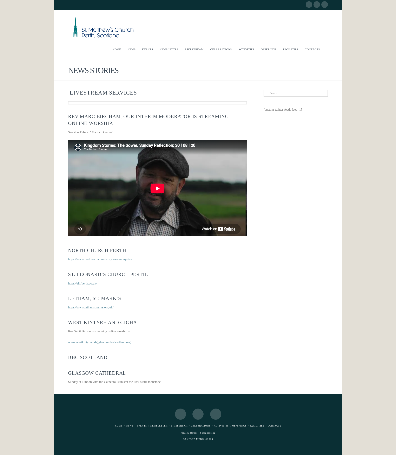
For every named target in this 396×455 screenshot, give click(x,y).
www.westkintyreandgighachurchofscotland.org (99, 342)
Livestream (179, 425)
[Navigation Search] (325, 49)
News (129, 425)
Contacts (274, 425)
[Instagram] (324, 4)
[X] (317, 4)
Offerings (239, 425)
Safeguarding (208, 432)
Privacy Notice (189, 432)
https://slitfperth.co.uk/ (82, 283)
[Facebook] (309, 4)
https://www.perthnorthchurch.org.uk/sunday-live (100, 259)
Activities (221, 425)
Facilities (257, 425)
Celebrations (200, 425)
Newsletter (158, 425)
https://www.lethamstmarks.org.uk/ (90, 307)
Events (142, 425)
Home (119, 425)
